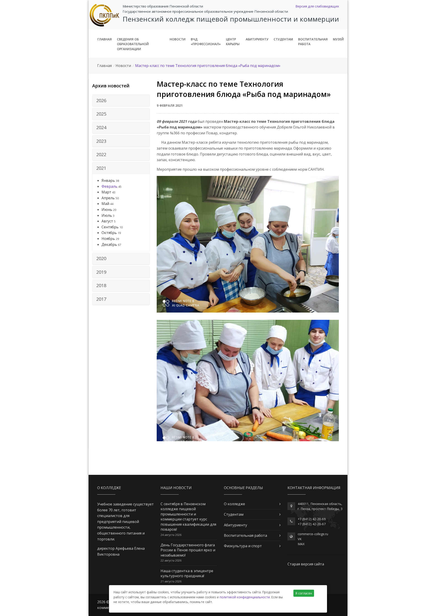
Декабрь (109, 244)
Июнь (107, 209)
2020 (101, 258)
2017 (101, 299)
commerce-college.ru (313, 534)
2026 (101, 100)
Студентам (283, 39)
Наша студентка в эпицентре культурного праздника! (187, 573)
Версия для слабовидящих (317, 6)
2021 (101, 168)
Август (107, 221)
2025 (101, 114)
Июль (107, 215)
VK (300, 539)
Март (106, 192)
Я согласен (303, 593)
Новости (178, 39)
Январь (108, 180)
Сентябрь (110, 226)
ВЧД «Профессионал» (206, 41)
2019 (101, 272)
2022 (101, 154)
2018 (101, 285)
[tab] (121, 100)
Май (105, 203)
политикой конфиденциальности (245, 597)
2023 (101, 141)
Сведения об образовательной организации (133, 44)
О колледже (234, 503)
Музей (338, 39)
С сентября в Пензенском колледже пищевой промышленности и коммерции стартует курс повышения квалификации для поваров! (188, 516)
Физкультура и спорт (243, 545)
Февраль (109, 186)
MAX (301, 544)
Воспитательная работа (313, 41)
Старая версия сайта (305, 564)
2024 (101, 127)
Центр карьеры (233, 41)
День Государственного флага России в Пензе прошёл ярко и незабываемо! (188, 550)
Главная (104, 39)
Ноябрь (108, 238)
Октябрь (109, 232)
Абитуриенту (257, 39)
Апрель (108, 197)
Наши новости (176, 487)
